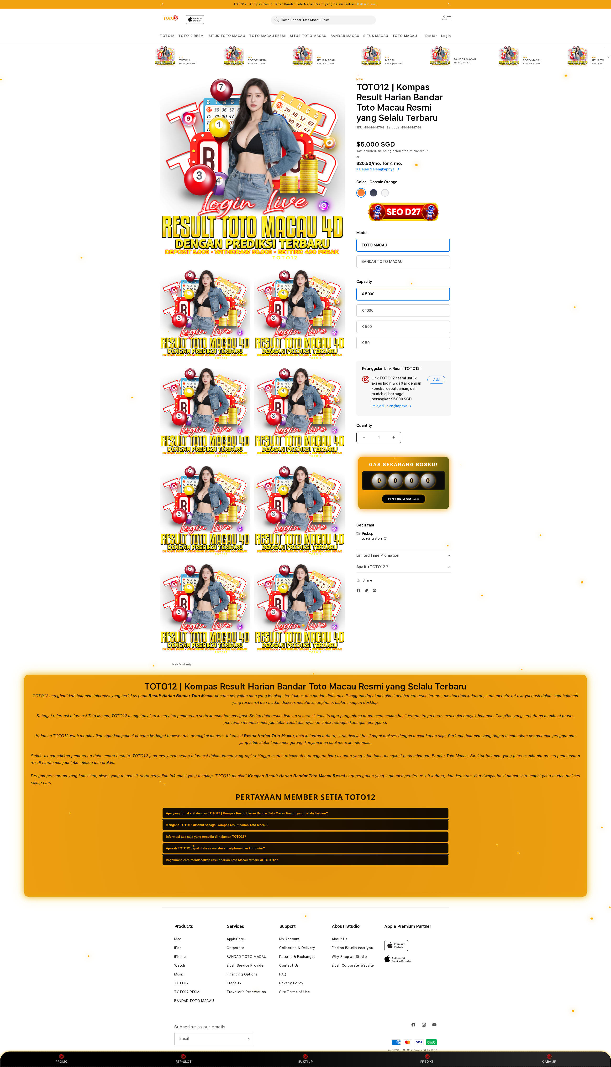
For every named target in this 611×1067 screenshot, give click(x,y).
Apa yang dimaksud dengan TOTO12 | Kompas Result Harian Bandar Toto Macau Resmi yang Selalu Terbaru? (247, 813)
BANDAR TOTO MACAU (382, 261)
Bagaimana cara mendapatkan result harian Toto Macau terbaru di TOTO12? (222, 860)
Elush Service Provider (246, 965)
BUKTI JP (305, 1061)
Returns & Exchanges (297, 957)
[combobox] (323, 19)
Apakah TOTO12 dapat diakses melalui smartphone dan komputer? (215, 848)
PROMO (62, 1061)
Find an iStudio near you (352, 948)
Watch (179, 965)
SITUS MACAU (375, 36)
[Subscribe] (247, 1039)
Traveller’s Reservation (246, 992)
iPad (177, 948)
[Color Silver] (385, 193)
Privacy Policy (291, 983)
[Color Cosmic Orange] (361, 193)
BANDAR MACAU (345, 36)
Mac (177, 939)
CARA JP (549, 1061)
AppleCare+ (236, 939)
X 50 (365, 343)
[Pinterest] (375, 591)
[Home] (171, 18)
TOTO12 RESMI (191, 36)
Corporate (235, 948)
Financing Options (242, 974)
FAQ (282, 974)
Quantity (364, 425)
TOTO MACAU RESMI (267, 36)
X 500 (366, 326)
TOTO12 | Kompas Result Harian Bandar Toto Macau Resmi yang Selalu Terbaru (305, 4)
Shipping (385, 151)
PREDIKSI (427, 1061)
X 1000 (367, 310)
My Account (289, 939)
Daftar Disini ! (367, 4)
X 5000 (368, 294)
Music (179, 974)
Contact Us (289, 965)
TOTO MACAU (404, 36)
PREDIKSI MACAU (403, 499)
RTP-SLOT (184, 1061)
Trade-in (234, 983)
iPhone (180, 957)
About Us (340, 939)
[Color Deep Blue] (373, 193)
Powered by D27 (425, 1050)
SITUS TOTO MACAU (227, 36)
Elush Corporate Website (353, 965)
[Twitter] (367, 591)
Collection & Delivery (297, 948)
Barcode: (393, 127)
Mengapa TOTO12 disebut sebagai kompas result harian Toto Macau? (217, 825)
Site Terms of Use (294, 992)
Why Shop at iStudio (349, 957)
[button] (167, 36)
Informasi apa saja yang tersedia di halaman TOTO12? (206, 836)
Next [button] (448, 4)
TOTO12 (167, 36)
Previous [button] (162, 4)
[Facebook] (359, 591)
